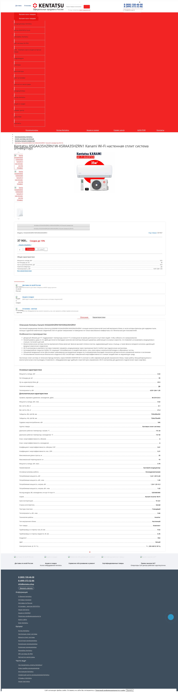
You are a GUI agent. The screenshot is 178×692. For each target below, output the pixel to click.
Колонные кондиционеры (27, 647)
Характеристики (99, 317)
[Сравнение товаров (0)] (119, 4)
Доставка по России (25, 603)
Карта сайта (22, 620)
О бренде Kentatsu (25, 596)
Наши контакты (23, 610)
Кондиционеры (32, 130)
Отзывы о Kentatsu (25, 678)
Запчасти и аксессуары (26, 657)
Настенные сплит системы (27, 634)
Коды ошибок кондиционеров (28, 668)
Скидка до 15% (37, 240)
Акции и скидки (93, 130)
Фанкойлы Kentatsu (25, 650)
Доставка (18, 5)
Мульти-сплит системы (26, 637)
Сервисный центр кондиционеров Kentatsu (33, 675)
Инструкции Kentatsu (25, 672)
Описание (84, 317)
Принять (130, 690)
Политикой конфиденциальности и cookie (110, 690)
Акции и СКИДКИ (24, 613)
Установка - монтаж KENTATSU (29, 606)
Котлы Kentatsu (63, 130)
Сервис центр (119, 130)
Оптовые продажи (24, 600)
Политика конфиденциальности (29, 616)
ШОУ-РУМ (141, 130)
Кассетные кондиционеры (27, 641)
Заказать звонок (26, 588)
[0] (122, 4)
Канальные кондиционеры (27, 644)
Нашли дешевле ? (24, 245)
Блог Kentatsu (23, 623)
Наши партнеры (24, 681)
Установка (27, 5)
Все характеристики (24, 271)
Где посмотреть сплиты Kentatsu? (30, 665)
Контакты (160, 130)
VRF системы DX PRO (25, 654)
